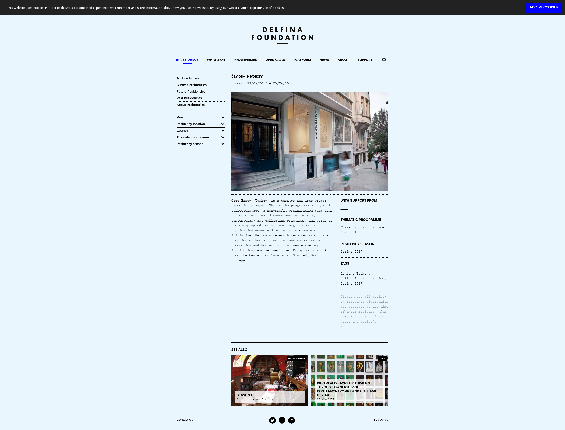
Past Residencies (189, 98)
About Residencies (191, 105)
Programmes (245, 60)
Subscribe (381, 420)
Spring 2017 (351, 251)
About (343, 60)
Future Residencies (191, 92)
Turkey (362, 273)
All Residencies (188, 78)
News (324, 60)
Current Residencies (192, 85)
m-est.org (286, 225)
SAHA (344, 208)
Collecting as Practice (362, 227)
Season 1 (348, 232)
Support (365, 60)
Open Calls (275, 60)
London (346, 273)
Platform (302, 60)
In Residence (187, 60)
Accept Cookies (544, 7)
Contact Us (185, 420)
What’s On (216, 60)
